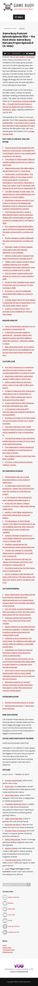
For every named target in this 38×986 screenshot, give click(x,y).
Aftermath (9, 786)
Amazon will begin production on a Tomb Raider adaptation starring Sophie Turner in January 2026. (19, 538)
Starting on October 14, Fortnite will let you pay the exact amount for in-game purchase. (19, 421)
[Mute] (27, 54)
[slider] (31, 53)
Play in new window (17, 57)
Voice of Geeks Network (19, 971)
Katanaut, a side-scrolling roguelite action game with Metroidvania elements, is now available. (18, 250)
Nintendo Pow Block (13, 825)
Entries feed (7, 948)
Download (30, 57)
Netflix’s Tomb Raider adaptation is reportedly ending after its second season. (18, 515)
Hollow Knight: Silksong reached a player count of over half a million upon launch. (18, 385)
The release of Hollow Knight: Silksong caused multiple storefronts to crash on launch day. (19, 162)
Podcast (22, 28)
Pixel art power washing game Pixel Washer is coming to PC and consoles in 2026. (18, 276)
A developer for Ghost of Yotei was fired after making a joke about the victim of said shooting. (18, 653)
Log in (5, 945)
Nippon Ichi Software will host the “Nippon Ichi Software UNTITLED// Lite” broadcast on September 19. (18, 562)
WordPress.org (8, 952)
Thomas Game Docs (13, 860)
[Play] (5, 54)
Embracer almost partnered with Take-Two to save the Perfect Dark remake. (17, 621)
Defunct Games (11, 848)
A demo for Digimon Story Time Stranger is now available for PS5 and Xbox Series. (17, 312)
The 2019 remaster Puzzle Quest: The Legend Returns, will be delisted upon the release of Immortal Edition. (19, 194)
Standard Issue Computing (15, 831)
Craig (7, 869)
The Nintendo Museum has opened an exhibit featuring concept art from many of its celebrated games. (19, 441)
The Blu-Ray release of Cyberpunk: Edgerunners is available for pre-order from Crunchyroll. (18, 553)
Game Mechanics (12, 795)
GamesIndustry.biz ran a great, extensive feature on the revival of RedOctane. (16, 480)
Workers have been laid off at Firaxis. (19, 702)
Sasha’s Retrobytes (12, 839)
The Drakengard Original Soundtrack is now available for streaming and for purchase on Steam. (18, 450)
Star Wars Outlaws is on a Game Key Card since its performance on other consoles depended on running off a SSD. (19, 370)
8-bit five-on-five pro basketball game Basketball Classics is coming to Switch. (18, 294)
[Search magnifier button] (29, 884)
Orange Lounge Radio (13, 780)
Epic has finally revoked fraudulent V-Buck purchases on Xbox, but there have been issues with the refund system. (19, 612)
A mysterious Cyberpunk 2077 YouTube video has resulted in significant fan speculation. (19, 412)
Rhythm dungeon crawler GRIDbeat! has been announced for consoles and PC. (18, 241)
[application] (19, 54)
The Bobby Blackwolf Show (15, 804)
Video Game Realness (13, 818)
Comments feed (8, 950)
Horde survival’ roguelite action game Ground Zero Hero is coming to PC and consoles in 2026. (19, 285)
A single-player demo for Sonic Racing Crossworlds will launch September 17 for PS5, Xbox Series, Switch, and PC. (19, 303)
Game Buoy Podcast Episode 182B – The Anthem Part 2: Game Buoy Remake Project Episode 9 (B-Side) (19, 123)
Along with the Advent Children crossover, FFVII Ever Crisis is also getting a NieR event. (19, 506)
